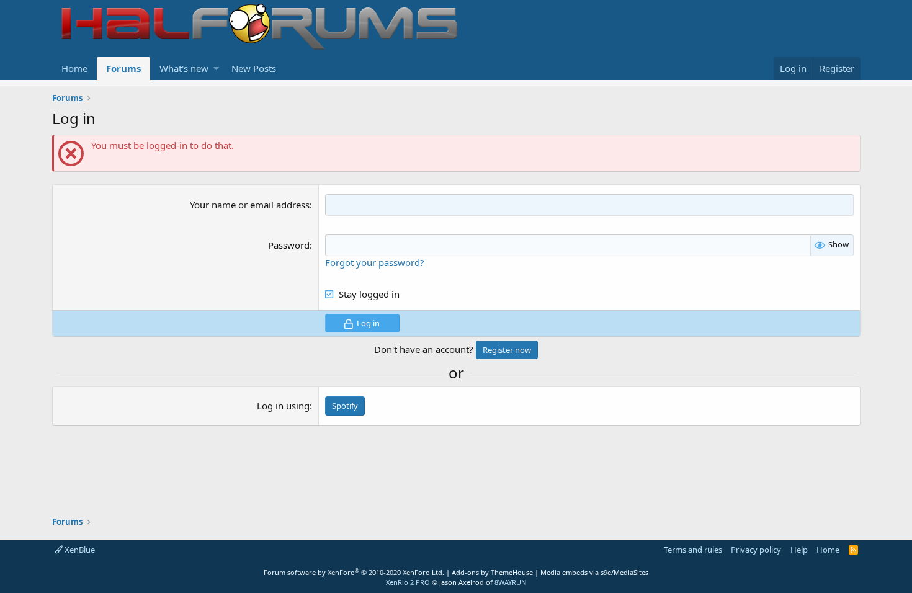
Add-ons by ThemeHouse (492, 572)
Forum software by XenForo (354, 572)
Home (74, 68)
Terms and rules (693, 549)
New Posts (253, 68)
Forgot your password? (374, 262)
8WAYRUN (510, 582)
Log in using (283, 405)
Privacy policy (756, 549)
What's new (183, 68)
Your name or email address (250, 204)
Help (799, 549)
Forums (123, 68)
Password (289, 245)
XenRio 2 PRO (408, 582)
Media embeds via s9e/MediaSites (594, 572)
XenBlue (79, 549)
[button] (216, 68)
